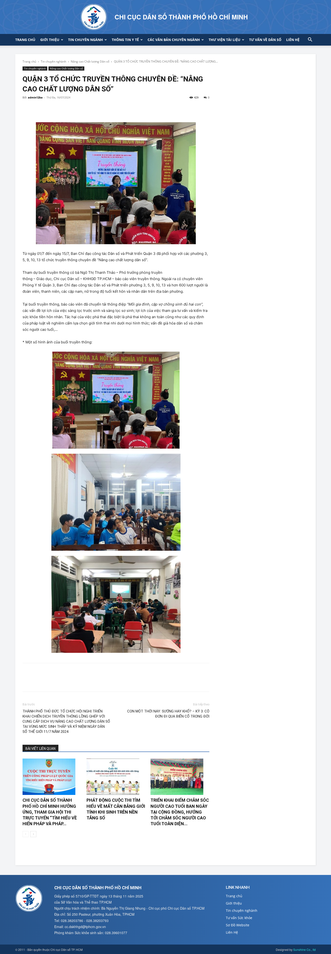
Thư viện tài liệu (224, 39)
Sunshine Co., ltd (304, 949)
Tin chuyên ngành (85, 39)
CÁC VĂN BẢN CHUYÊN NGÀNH (174, 39)
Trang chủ (25, 39)
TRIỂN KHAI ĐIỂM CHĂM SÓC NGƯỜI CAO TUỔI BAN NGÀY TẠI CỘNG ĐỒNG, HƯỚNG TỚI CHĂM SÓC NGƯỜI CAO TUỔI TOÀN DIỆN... (179, 812)
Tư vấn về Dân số (265, 39)
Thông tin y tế (125, 39)
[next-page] (33, 834)
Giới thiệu (49, 39)
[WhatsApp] (61, 108)
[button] (310, 40)
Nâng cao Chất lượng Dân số (90, 61)
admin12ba (35, 97)
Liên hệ (292, 39)
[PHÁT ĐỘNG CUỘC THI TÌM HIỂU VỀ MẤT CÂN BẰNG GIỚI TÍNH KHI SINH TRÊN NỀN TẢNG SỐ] (116, 777)
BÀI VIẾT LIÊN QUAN (40, 749)
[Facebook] (27, 108)
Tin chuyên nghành (53, 61)
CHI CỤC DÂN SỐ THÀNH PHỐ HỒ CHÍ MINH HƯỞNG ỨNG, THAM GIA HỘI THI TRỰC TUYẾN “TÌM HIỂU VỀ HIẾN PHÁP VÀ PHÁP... (50, 812)
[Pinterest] (50, 108)
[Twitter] (38, 108)
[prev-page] (26, 834)
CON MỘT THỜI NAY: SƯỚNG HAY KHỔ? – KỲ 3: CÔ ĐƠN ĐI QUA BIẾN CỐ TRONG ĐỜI (168, 714)
